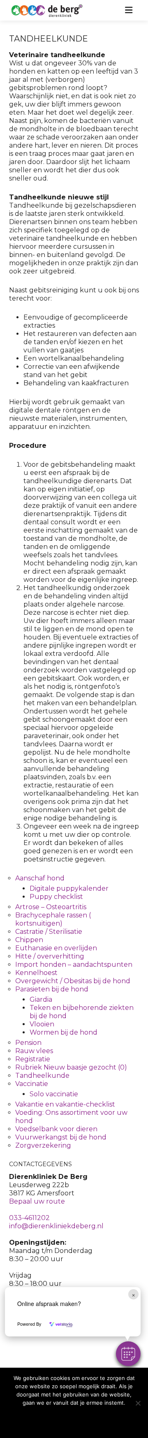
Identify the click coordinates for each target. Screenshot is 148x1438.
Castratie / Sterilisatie (48, 932)
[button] (128, 1353)
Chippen (29, 940)
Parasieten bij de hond (51, 989)
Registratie (32, 1059)
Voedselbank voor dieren (56, 1129)
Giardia (41, 999)
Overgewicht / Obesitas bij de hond (72, 981)
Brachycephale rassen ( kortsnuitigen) (53, 919)
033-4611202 (29, 1218)
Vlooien (42, 1024)
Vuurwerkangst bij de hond (60, 1137)
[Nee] (138, 1403)
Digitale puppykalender (69, 888)
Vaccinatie (31, 1084)
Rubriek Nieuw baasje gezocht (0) (71, 1067)
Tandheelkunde (42, 1075)
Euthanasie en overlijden (56, 948)
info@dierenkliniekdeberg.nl (56, 1226)
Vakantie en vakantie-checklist (65, 1104)
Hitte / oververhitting (49, 956)
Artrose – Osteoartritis (50, 907)
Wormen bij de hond (63, 1032)
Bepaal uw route (37, 1201)
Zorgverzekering (43, 1145)
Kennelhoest (36, 973)
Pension (28, 1043)
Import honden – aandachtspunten (73, 964)
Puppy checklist (56, 897)
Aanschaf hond (40, 878)
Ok (74, 1419)
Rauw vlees (34, 1051)
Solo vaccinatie (54, 1094)
